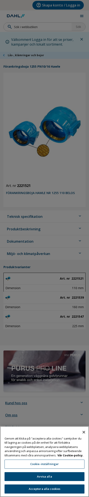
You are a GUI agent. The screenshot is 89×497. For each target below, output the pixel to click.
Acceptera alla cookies (44, 489)
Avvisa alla (44, 476)
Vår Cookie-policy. (70, 455)
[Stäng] (84, 432)
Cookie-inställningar (44, 464)
